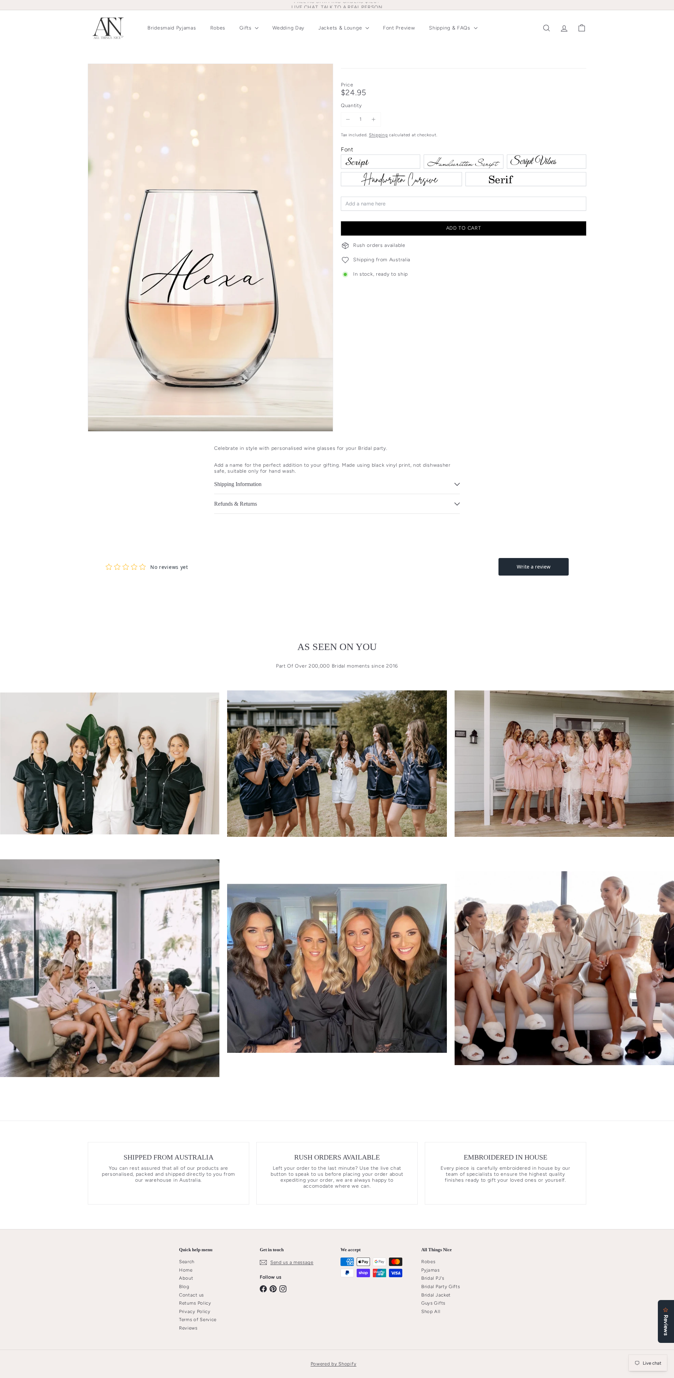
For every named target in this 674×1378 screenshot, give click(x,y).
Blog (184, 1286)
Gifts (246, 28)
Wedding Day (288, 28)
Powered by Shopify (334, 1363)
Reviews (188, 1328)
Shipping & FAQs (450, 28)
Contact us (191, 1295)
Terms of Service (198, 1319)
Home (186, 1270)
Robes (218, 28)
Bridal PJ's (432, 1278)
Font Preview (399, 28)
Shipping (378, 134)
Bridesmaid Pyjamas (171, 28)
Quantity (351, 106)
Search (186, 1261)
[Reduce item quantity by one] (348, 119)
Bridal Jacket (436, 1295)
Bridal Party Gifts (440, 1286)
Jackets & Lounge (341, 28)
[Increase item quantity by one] (373, 119)
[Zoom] (210, 247)
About (186, 1278)
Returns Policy (195, 1303)
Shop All (431, 1311)
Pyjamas (430, 1270)
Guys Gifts (433, 1303)
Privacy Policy (195, 1311)
